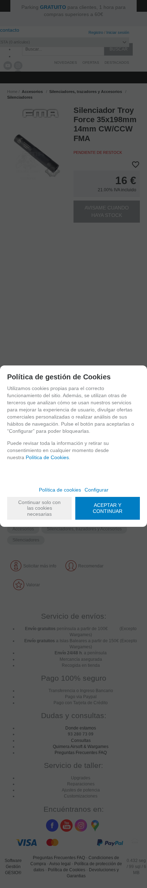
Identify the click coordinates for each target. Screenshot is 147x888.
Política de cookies (60, 490)
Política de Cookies (47, 457)
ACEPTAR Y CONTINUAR (107, 508)
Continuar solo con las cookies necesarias (39, 508)
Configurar (96, 490)
